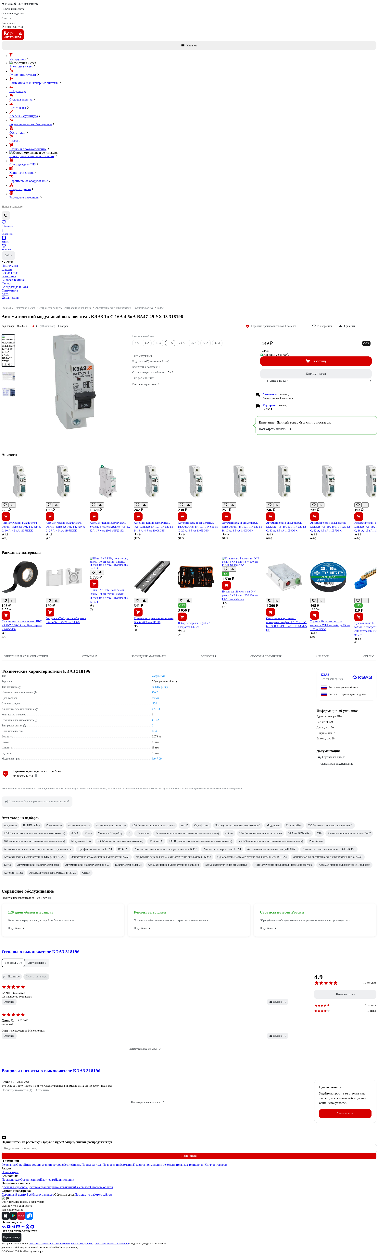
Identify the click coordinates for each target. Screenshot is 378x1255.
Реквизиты (9, 1164)
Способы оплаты (101, 1187)
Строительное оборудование (28, 181)
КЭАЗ (325, 674)
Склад (13, 140)
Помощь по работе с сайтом (93, 1194)
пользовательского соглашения (112, 1243)
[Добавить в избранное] (5, 505)
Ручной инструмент (22, 74)
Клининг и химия (21, 172)
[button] (13, 963)
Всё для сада (17, 91)
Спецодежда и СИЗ (22, 164)
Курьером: (269, 405)
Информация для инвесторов (43, 1164)
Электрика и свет (21, 66)
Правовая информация (118, 1164)
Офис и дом (17, 132)
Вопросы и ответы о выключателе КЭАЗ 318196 (51, 1070)
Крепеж (7, 269)
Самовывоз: (270, 394)
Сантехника (10, 290)
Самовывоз (82, 1187)
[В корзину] (6, 516)
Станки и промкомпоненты (27, 149)
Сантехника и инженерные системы (33, 83)
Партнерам (47, 1179)
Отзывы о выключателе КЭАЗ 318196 (41, 951)
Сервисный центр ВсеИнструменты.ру (28, 1194)
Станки (7, 283)
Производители (92, 1164)
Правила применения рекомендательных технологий (169, 1164)
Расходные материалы (24, 197)
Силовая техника (20, 99)
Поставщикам (11, 1179)
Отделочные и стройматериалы (30, 124)
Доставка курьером (14, 1187)
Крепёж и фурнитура (23, 116)
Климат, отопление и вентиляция (31, 156)
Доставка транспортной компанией (51, 1187)
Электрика (9, 276)
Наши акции (10, 1172)
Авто (5, 294)
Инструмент (17, 59)
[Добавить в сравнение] (12, 505)
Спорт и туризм (20, 189)
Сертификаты (72, 1164)
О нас (20, 1164)
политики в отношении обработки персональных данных (61, 1243)
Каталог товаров (216, 1164)
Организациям (30, 1179)
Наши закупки (64, 1179)
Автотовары (17, 107)
